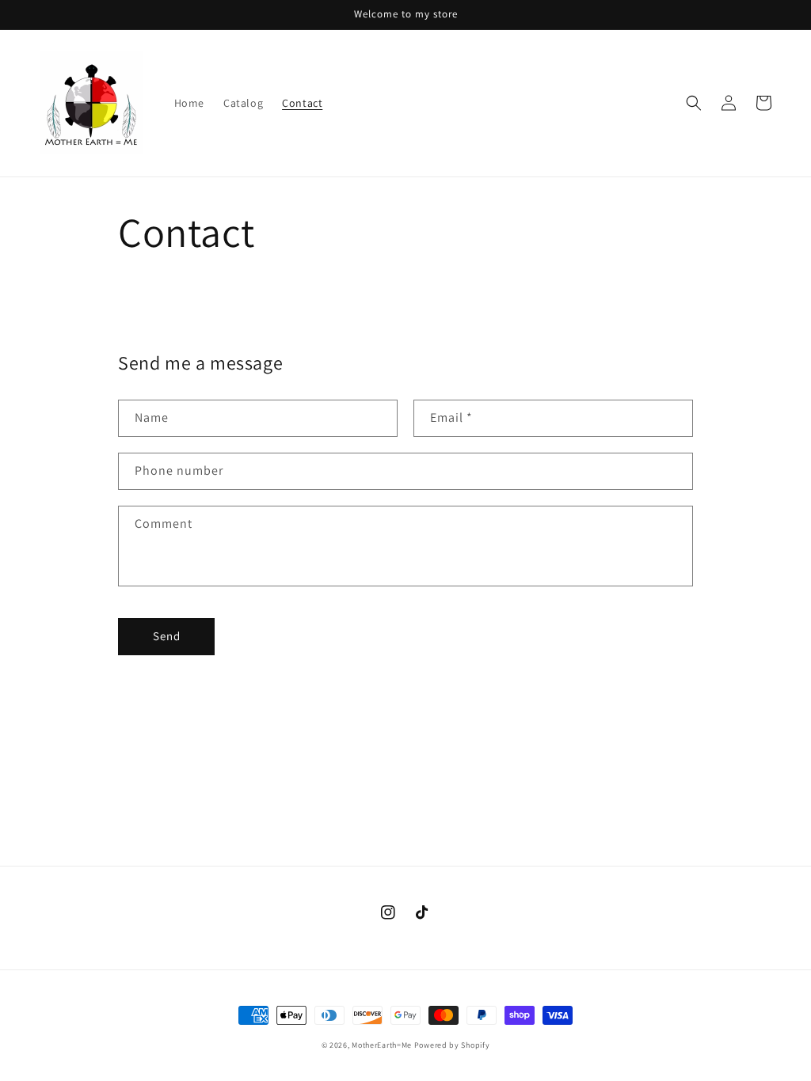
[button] (693, 102)
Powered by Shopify (452, 1045)
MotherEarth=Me (382, 1045)
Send (167, 635)
